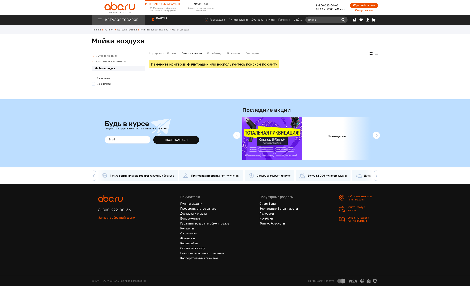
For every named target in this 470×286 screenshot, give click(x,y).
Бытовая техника (106, 55)
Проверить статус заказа (198, 208)
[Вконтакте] (101, 235)
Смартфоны (267, 203)
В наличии (103, 78)
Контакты (187, 228)
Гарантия (284, 19)
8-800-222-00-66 (327, 5)
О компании (188, 233)
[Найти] (343, 19)
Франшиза (188, 238)
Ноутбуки (266, 218)
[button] (237, 135)
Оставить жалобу (192, 248)
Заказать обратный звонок (117, 217)
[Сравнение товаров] (354, 20)
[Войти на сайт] (367, 19)
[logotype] (118, 7)
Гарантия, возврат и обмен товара (204, 223)
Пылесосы (266, 213)
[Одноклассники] (109, 235)
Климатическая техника (110, 61)
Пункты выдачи (238, 19)
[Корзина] (374, 20)
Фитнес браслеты (272, 223)
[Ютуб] (117, 235)
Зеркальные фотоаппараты (278, 208)
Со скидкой (104, 84)
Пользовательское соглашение (202, 253)
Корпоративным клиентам (199, 258)
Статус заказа (364, 10)
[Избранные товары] (361, 20)
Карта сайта (189, 243)
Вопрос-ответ (190, 218)
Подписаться (176, 140)
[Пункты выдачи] (156, 22)
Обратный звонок (364, 5)
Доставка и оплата (263, 19)
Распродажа (217, 19)
